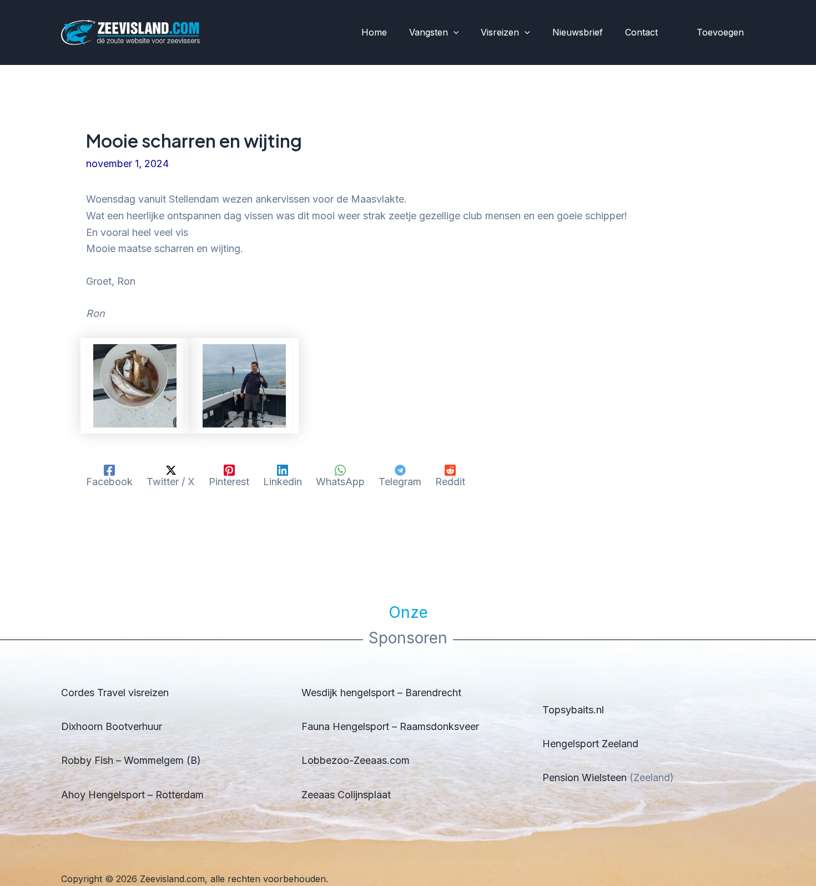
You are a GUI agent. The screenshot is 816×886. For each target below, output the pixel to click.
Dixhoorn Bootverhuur (111, 726)
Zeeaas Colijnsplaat (346, 795)
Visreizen (500, 32)
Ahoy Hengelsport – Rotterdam (132, 795)
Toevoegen (720, 32)
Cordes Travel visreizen (115, 692)
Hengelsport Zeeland (590, 743)
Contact (641, 32)
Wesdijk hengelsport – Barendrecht (381, 692)
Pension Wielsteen (584, 777)
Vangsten (428, 32)
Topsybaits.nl (573, 710)
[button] (453, 33)
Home (374, 32)
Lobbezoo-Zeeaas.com (355, 760)
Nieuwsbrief (577, 32)
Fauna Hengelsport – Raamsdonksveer (390, 726)
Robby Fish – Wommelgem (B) (131, 760)
